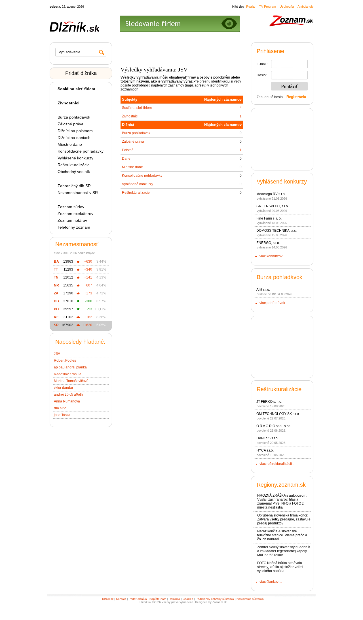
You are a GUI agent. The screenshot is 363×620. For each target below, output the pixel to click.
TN (56, 277)
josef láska (62, 415)
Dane (126, 159)
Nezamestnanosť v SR (78, 192)
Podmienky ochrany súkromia (215, 598)
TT (56, 269)
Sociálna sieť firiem (137, 108)
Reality (251, 6)
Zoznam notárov (72, 220)
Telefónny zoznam (74, 227)
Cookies (188, 598)
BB (56, 301)
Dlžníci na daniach (74, 137)
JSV (57, 354)
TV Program (267, 6)
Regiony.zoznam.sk (281, 485)
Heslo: (262, 75)
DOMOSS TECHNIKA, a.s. (276, 231)
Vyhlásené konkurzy (75, 158)
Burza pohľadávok (74, 117)
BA (56, 261)
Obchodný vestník (74, 171)
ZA (56, 293)
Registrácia (296, 97)
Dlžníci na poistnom (75, 130)
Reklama (174, 598)
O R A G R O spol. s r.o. (273, 426)
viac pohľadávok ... (273, 303)
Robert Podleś (65, 360)
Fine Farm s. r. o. (269, 218)
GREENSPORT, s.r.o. (272, 206)
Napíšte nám (157, 598)
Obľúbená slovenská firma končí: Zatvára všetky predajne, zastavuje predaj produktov (284, 519)
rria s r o (60, 408)
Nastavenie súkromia (250, 598)
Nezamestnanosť (76, 244)
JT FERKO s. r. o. (269, 402)
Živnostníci (130, 116)
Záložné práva (70, 124)
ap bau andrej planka (70, 367)
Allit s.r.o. (263, 290)
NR (56, 285)
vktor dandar (63, 388)
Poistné (128, 150)
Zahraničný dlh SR (74, 186)
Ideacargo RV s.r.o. (271, 194)
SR (56, 325)
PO (56, 309)
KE (56, 317)
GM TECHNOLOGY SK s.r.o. (278, 414)
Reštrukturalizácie (74, 165)
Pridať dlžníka (81, 73)
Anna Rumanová (67, 401)
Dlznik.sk (107, 598)
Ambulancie (305, 6)
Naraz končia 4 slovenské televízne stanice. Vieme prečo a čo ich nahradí (282, 535)
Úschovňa (287, 6)
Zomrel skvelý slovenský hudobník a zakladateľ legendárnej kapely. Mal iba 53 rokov (283, 551)
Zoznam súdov (71, 206)
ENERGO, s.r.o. (268, 243)
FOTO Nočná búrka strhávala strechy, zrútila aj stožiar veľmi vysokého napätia (280, 567)
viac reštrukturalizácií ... (277, 464)
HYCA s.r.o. (265, 450)
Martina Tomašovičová (71, 381)
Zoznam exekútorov (75, 213)
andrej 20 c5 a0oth (68, 395)
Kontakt (121, 598)
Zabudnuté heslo (270, 97)
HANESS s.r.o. (267, 438)
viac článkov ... (270, 582)
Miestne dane (70, 144)
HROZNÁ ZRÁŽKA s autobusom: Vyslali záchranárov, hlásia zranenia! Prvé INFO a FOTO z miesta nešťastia (282, 501)
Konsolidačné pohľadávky (81, 151)
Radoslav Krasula (67, 374)
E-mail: (262, 64)
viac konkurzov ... (272, 256)
